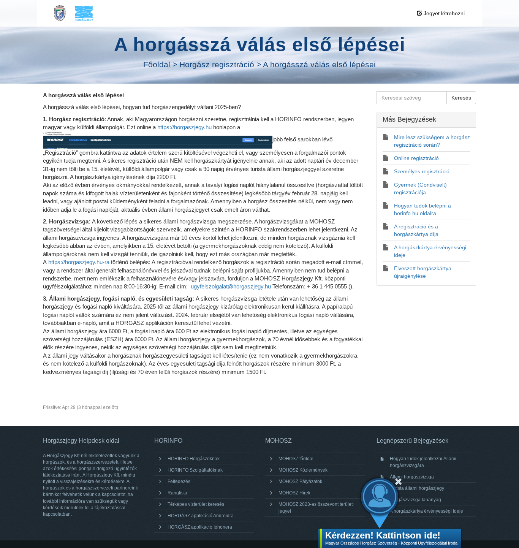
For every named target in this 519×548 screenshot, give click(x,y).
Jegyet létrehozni (443, 13)
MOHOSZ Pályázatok (300, 481)
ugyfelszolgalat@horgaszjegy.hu (231, 286)
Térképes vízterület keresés (196, 504)
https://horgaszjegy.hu (184, 127)
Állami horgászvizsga (412, 477)
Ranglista (177, 493)
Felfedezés (179, 481)
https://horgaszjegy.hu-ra (78, 262)
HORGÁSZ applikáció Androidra (201, 515)
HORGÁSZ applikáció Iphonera (200, 527)
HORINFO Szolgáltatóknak (195, 470)
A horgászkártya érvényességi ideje (426, 511)
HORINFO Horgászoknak (194, 458)
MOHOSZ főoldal (295, 458)
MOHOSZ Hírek (294, 493)
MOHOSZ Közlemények (303, 470)
